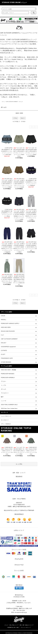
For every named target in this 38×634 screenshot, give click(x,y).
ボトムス (21, 101)
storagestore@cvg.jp (21, 612)
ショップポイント (6, 416)
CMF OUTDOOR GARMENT (12, 101)
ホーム (3, 101)
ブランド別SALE (6, 424)
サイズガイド (5, 420)
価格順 (17, 113)
